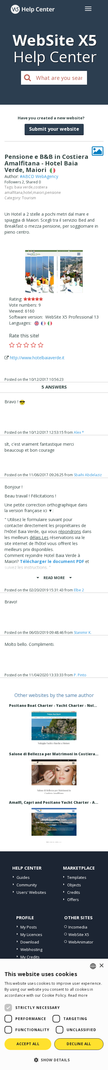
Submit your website (54, 129)
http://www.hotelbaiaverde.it (37, 357)
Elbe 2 (79, 590)
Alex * (79, 432)
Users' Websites (31, 892)
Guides (23, 877)
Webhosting (31, 949)
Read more (78, 995)
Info (54, 740)
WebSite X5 (78, 934)
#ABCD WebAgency (39, 176)
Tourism (29, 197)
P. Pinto (80, 675)
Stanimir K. (83, 632)
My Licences (31, 934)
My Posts (28, 927)
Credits (73, 892)
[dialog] (54, 1014)
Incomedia (77, 927)
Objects (74, 885)
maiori (38, 192)
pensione (53, 192)
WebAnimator (80, 942)
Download (29, 942)
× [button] (101, 966)
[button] (54, 1059)
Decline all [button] (79, 1043)
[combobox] (93, 966)
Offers (73, 899)
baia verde (23, 187)
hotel (27, 192)
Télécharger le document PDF (52, 561)
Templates (76, 877)
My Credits (30, 957)
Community (26, 885)
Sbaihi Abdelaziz (88, 474)
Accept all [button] (27, 1043)
